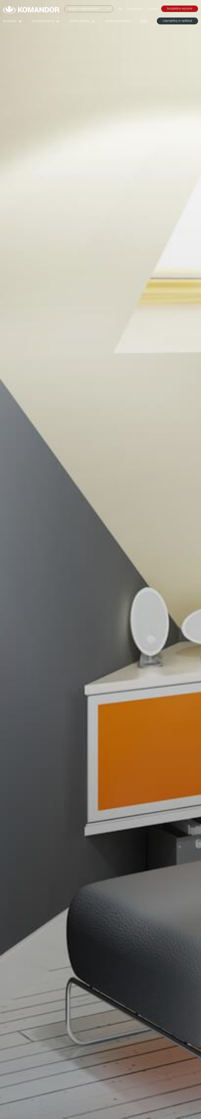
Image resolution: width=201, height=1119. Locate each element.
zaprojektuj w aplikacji (177, 20)
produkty (9, 21)
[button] (88, 9)
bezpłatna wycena (179, 8)
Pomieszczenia (43, 21)
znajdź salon (135, 8)
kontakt (152, 8)
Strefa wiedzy (79, 21)
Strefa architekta (117, 21)
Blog (143, 21)
